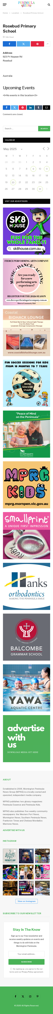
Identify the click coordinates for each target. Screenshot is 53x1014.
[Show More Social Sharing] (47, 44)
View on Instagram (26, 901)
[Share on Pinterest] (37, 44)
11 (47, 169)
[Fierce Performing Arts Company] (26, 281)
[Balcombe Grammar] (26, 637)
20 (13, 182)
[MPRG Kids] (26, 484)
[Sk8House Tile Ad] (26, 231)
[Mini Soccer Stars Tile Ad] (26, 383)
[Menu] (5, 4)
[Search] (48, 4)
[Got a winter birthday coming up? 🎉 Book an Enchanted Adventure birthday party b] (26, 872)
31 (40, 189)
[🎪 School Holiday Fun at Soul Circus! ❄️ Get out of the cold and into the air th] (26, 888)
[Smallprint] (26, 535)
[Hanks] (26, 586)
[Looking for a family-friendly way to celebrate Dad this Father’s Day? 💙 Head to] (10, 856)
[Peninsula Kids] (26, 4)
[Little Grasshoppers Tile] (26, 434)
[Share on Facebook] (9, 44)
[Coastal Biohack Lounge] (26, 332)
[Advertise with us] (26, 738)
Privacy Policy (27, 972)
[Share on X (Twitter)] (23, 44)
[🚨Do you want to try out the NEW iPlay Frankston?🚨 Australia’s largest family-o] (10, 872)
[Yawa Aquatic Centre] (26, 687)
